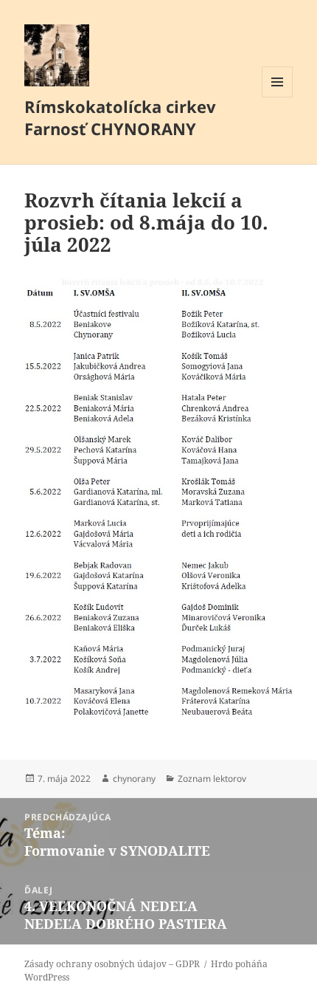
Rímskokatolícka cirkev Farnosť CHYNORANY (120, 117)
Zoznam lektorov (212, 778)
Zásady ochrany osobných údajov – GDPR (112, 964)
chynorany (134, 778)
